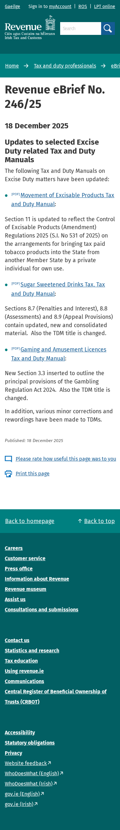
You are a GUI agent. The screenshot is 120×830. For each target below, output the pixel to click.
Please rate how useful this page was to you (66, 459)
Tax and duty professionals (65, 66)
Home (12, 66)
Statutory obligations (30, 743)
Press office (19, 569)
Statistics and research (32, 651)
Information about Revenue (37, 579)
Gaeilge (12, 6)
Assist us (15, 599)
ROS (82, 6)
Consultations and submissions (41, 610)
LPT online (104, 6)
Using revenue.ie (24, 671)
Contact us (17, 640)
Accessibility (20, 732)
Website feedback (26, 763)
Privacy (13, 753)
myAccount (60, 6)
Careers (14, 548)
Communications (24, 681)
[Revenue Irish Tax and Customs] (30, 27)
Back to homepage (29, 521)
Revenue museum (25, 589)
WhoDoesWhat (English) (32, 773)
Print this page (33, 474)
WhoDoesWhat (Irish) (28, 784)
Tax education (21, 661)
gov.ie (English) (22, 794)
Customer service (25, 558)
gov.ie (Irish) (19, 804)
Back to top (99, 521)
